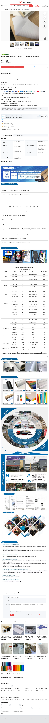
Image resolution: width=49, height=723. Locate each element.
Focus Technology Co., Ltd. (16, 717)
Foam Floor (3, 693)
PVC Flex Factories (15, 705)
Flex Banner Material (6, 711)
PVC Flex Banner (16, 688)
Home (2, 9)
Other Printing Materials (25, 9)
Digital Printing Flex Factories (27, 705)
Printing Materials (16, 9)
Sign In (3, 129)
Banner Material (5, 705)
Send (12, 614)
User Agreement (31, 717)
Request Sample (22, 69)
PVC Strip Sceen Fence (28, 690)
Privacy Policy (43, 717)
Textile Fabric (27, 688)
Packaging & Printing (8, 9)
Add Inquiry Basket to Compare (25, 48)
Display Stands (27, 693)
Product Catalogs (19, 685)
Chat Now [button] (37, 67)
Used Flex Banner (16, 708)
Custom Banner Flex (6, 708)
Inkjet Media (15, 693)
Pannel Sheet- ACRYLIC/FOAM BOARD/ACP (10, 690)
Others (37, 693)
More (2, 713)
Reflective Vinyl (39, 690)
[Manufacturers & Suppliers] (24, 2)
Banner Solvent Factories (40, 705)
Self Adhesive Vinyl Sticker (6, 688)
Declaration (38, 717)
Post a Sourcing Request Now (38, 614)
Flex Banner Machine (26, 708)
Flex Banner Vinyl (36, 708)
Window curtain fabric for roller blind (20, 690)
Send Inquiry (13, 67)
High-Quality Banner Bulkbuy (18, 711)
